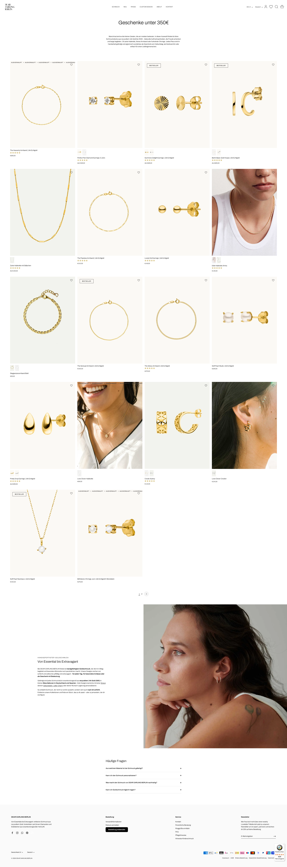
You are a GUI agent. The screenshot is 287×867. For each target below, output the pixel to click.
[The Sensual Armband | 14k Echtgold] (109, 320)
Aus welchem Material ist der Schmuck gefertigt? (124, 768)
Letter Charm (58, 686)
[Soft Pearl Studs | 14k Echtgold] (244, 320)
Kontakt (178, 822)
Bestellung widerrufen (116, 829)
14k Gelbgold (79, 152)
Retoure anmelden (112, 825)
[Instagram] (17, 833)
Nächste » (146, 593)
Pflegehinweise (180, 835)
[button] (15, 153)
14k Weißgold (84, 152)
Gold (214, 260)
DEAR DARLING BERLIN (24, 858)
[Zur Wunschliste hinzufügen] (71, 64)
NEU (125, 7)
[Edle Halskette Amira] (244, 212)
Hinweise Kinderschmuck (184, 838)
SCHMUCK (116, 7)
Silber (12, 260)
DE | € (249, 7)
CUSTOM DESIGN (146, 7)
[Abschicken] (275, 836)
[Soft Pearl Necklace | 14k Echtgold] (42, 533)
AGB (232, 858)
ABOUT (159, 7)
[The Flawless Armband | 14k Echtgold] (109, 212)
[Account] (265, 6)
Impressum (225, 858)
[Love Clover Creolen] (244, 425)
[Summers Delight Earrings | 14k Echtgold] (177, 104)
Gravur (103, 683)
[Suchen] (276, 6)
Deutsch (258, 7)
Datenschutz (272, 858)
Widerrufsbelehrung (241, 858)
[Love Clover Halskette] (109, 425)
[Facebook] (12, 833)
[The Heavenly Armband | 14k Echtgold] (42, 104)
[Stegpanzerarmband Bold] (42, 320)
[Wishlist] (271, 6)
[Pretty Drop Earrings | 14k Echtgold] (42, 425)
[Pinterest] (27, 833)
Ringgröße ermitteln (182, 828)
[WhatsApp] (22, 833)
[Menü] (283, 845)
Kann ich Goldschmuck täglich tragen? (121, 790)
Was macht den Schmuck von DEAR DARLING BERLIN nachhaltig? (131, 782)
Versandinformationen (113, 822)
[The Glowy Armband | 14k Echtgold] (177, 320)
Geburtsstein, (48, 686)
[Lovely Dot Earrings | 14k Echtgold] (177, 212)
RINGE (133, 7)
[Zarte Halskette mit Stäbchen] (42, 212)
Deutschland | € (16, 852)
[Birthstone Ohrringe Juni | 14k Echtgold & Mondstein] (109, 533)
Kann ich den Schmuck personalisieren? (121, 775)
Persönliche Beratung (183, 825)
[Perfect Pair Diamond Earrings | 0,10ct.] (109, 104)
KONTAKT (169, 7)
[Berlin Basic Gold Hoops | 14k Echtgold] (244, 104)
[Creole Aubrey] (177, 425)
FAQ (177, 832)
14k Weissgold (17, 473)
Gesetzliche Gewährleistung (257, 858)
